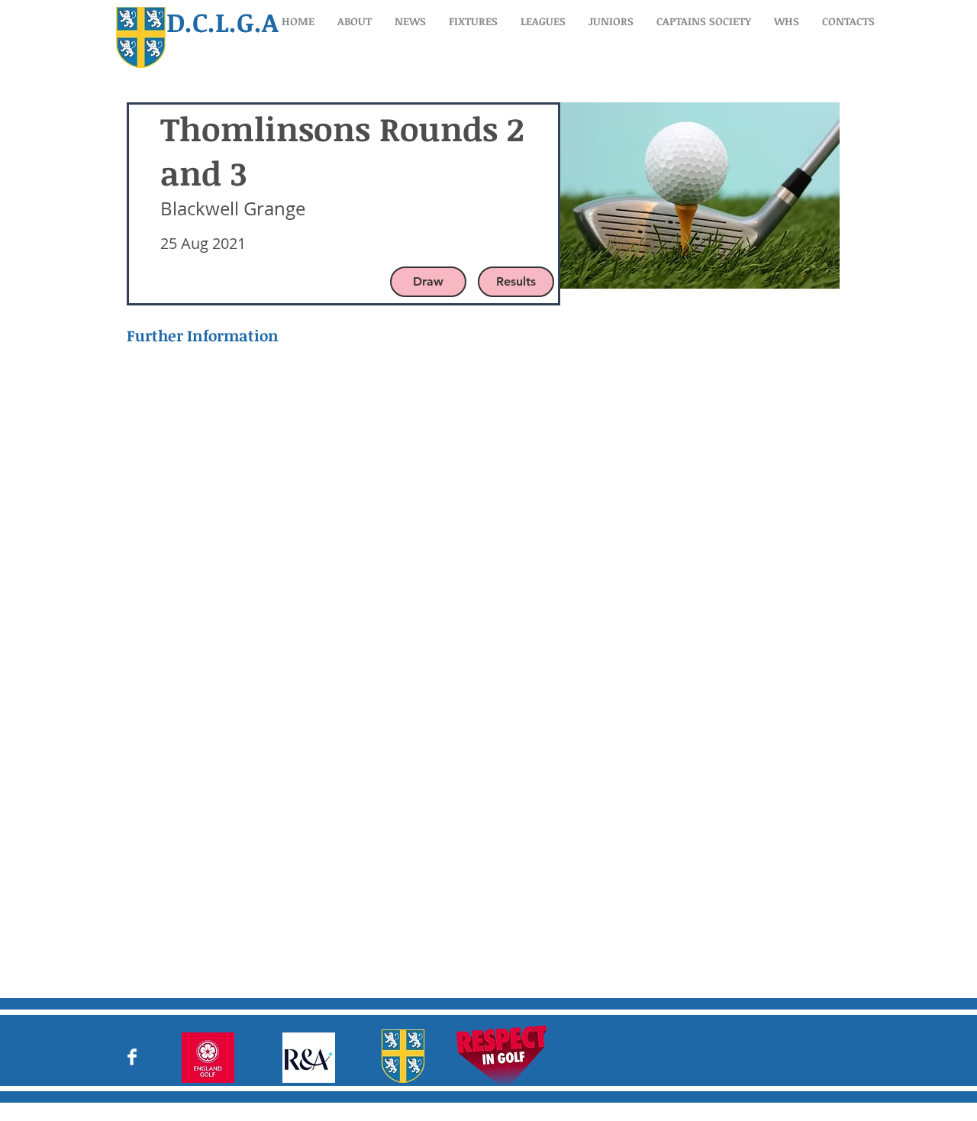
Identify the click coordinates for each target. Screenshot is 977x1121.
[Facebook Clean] (132, 1056)
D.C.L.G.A (222, 21)
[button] (354, 21)
